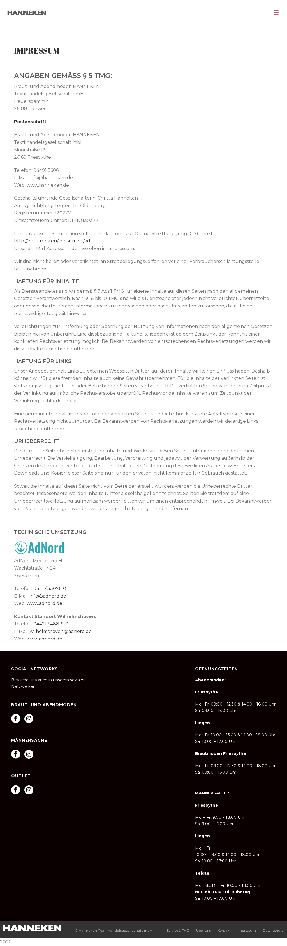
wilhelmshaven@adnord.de (61, 631)
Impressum (246, 930)
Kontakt (224, 930)
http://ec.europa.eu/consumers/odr (53, 241)
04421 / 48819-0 (50, 623)
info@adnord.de (48, 596)
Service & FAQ (178, 930)
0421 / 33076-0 (49, 588)
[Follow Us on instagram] (28, 719)
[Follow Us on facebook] (15, 719)
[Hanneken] (32, 927)
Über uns (203, 930)
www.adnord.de (44, 603)
